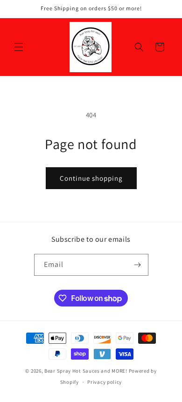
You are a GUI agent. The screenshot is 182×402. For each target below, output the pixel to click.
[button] (18, 47)
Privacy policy (104, 382)
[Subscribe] (137, 265)
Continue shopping (91, 178)
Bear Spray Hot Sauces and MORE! (85, 371)
